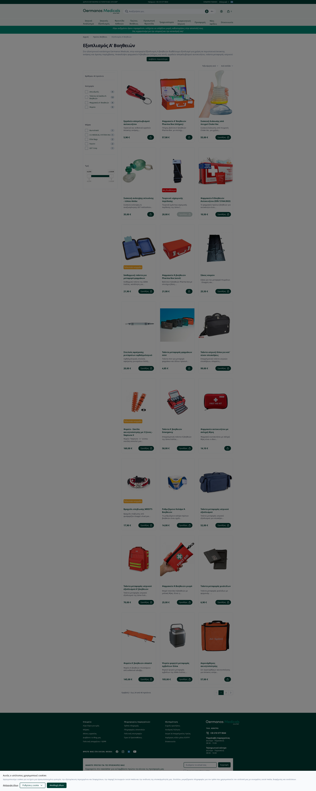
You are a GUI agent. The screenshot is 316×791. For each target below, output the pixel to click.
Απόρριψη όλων (10, 785)
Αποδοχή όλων (57, 785)
